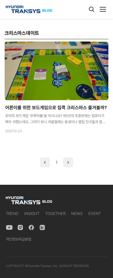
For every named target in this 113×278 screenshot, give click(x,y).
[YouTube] (9, 227)
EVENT (94, 213)
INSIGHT (31, 213)
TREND (12, 213)
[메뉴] (103, 9)
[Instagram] (20, 227)
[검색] (92, 9)
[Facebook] (31, 227)
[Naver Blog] (42, 227)
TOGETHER (55, 213)
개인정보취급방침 (18, 239)
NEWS (77, 213)
